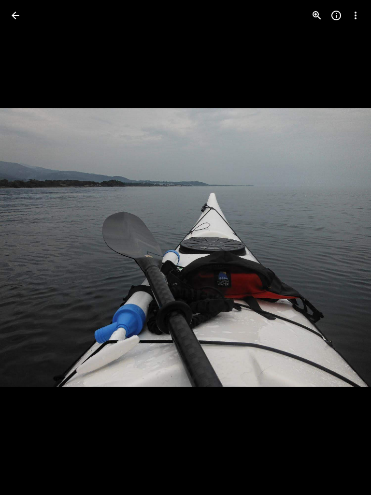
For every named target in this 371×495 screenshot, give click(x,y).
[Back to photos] (15, 15)
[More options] (355, 15)
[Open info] (336, 15)
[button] (27, 247)
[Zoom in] (317, 15)
